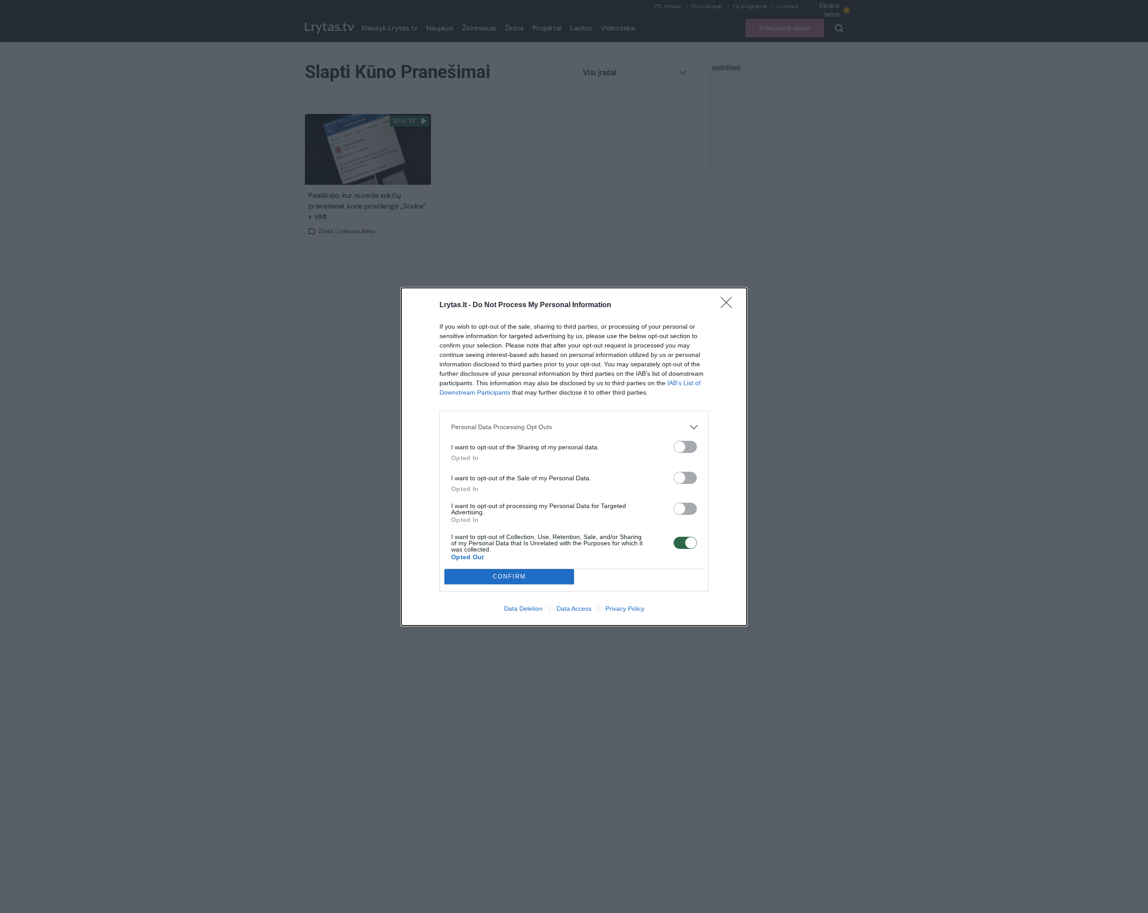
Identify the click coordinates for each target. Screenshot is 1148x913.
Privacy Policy (624, 608)
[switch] (685, 447)
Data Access (574, 608)
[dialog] (574, 457)
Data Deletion (523, 608)
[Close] (729, 305)
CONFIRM (509, 576)
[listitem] (574, 427)
